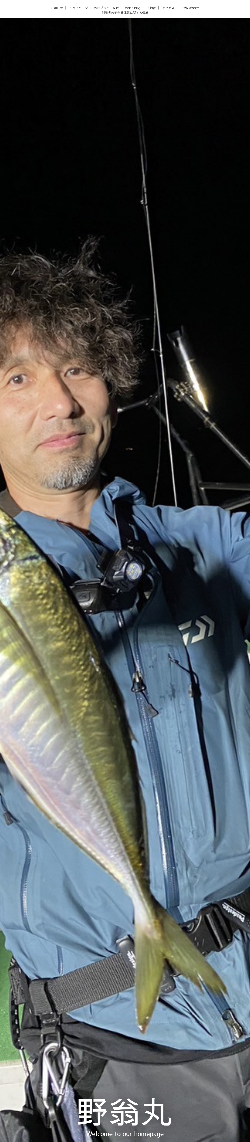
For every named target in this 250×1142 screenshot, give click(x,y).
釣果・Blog (133, 8)
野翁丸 (125, 1111)
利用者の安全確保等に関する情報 (125, 12)
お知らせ (57, 8)
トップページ (78, 8)
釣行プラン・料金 (106, 8)
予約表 (151, 8)
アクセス (168, 8)
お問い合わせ (190, 8)
